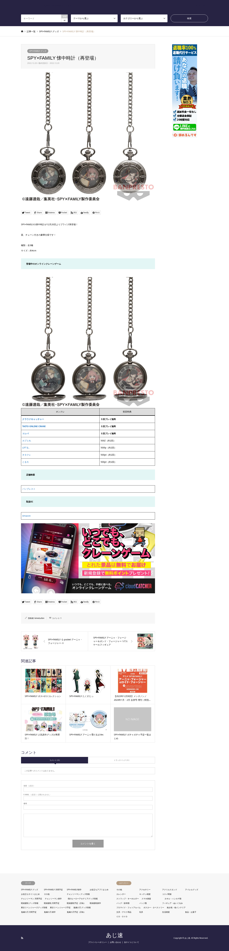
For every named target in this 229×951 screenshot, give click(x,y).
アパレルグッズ (191, 889)
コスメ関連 (167, 894)
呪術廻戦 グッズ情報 (29, 903)
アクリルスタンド (169, 889)
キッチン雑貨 (144, 894)
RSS (22, 938)
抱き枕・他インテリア (176, 907)
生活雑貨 (166, 912)
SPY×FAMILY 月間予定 (53, 889)
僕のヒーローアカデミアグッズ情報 (83, 898)
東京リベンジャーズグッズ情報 (34, 907)
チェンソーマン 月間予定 (31, 898)
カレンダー (121, 894)
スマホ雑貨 (146, 898)
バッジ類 (143, 903)
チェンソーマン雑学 (53, 898)
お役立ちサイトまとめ (30, 894)
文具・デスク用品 (123, 912)
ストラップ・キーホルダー (127, 898)
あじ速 (114, 935)
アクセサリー (144, 889)
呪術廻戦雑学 (95, 903)
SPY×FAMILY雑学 (74, 889)
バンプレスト (28, 488)
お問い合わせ (115, 942)
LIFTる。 (26, 447)
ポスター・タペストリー (153, 907)
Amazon (26, 515)
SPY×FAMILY (201, 5)
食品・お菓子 (190, 912)
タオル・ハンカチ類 (173, 898)
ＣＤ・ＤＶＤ (122, 916)
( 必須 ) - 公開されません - (37, 794)
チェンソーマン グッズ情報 (78, 894)
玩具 (141, 912)
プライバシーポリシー (97, 942)
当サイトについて (131, 942)
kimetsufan (39, 618)
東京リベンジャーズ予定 (60, 907)
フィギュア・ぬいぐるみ (172, 903)
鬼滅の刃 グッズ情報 (82, 907)
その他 (47, 894)
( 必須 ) (29, 785)
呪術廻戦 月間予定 (51, 903)
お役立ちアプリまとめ (99, 889)
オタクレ (26, 454)
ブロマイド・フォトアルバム (128, 907)
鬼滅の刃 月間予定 (28, 912)
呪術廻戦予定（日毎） (76, 903)
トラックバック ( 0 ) (121, 760)
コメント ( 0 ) (55, 760)
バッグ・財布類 (122, 903)
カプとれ (26, 440)
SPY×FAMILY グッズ (37, 51)
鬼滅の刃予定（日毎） (76, 912)
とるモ (25, 461)
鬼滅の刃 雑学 (50, 912)
